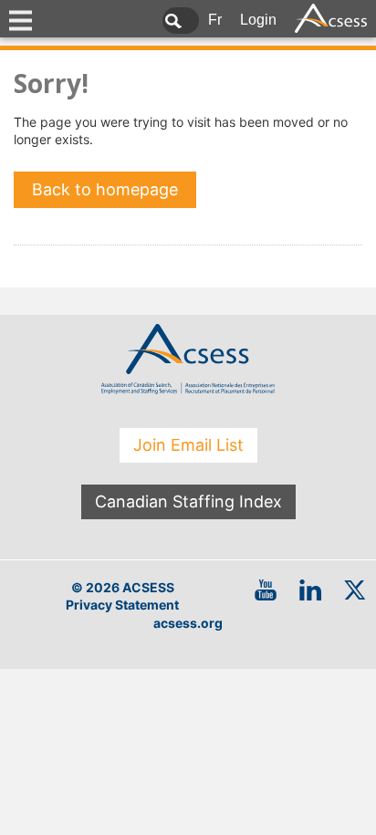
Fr (215, 19)
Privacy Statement (122, 604)
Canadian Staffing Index (188, 501)
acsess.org (188, 623)
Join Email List (188, 444)
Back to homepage (105, 189)
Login (258, 19)
